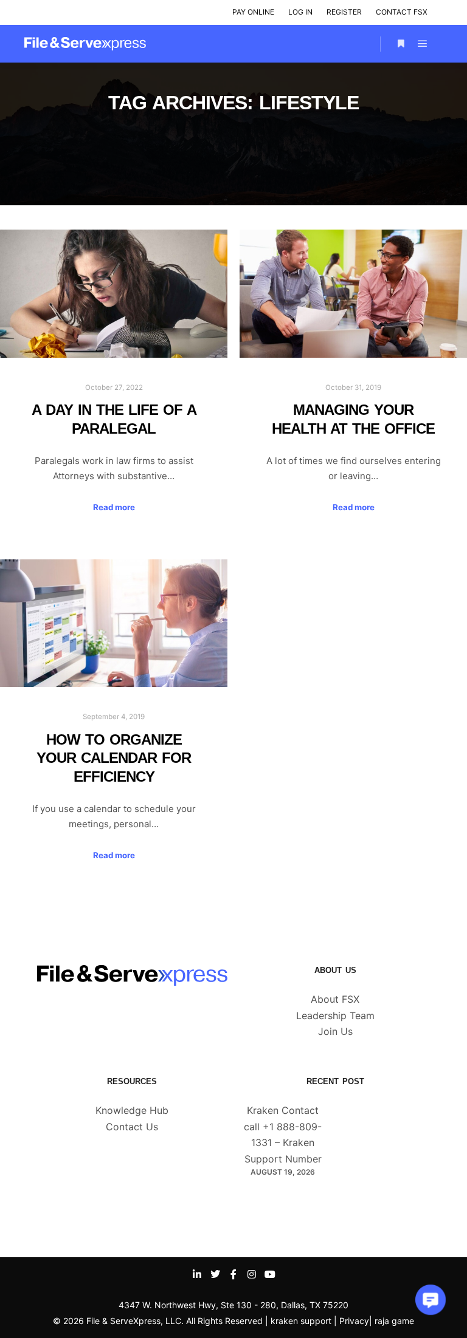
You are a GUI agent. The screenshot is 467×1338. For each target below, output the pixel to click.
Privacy (354, 1321)
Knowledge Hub (131, 1110)
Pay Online (253, 11)
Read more (114, 507)
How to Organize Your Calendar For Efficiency (113, 758)
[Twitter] (215, 1274)
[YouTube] (270, 1274)
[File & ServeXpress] (85, 44)
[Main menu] (423, 44)
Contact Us (132, 1127)
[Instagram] (252, 1274)
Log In (300, 11)
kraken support (301, 1321)
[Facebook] (233, 1274)
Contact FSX (401, 11)
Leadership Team (335, 1015)
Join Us (335, 1031)
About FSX (335, 999)
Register (344, 11)
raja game (394, 1321)
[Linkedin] (197, 1274)
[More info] (401, 44)
